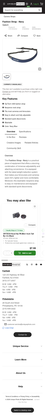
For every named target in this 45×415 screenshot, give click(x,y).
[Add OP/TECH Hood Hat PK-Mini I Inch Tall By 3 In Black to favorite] (34, 206)
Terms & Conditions (12, 396)
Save (38, 35)
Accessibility (35, 396)
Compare (24, 35)
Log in (36, 4)
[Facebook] (36, 264)
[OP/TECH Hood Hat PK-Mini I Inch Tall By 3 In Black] (19, 216)
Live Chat (9, 327)
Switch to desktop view (22, 410)
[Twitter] (27, 264)
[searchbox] (22, 9)
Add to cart (26, 253)
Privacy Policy (24, 396)
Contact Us (22, 334)
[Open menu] (4, 3)
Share (10, 35)
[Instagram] (31, 264)
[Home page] (15, 3)
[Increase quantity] (11, 253)
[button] (41, 3)
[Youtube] (41, 264)
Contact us (6, 91)
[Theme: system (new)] (27, 4)
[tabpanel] (22, 169)
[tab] (11, 131)
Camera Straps (9, 16)
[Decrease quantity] (4, 253)
